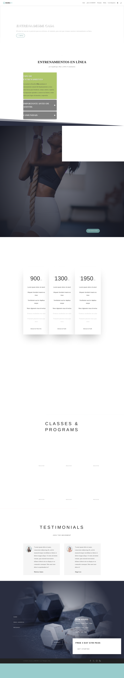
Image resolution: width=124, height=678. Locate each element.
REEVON (36, 660)
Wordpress (45, 660)
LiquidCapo (54, 66)
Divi (49, 660)
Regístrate (36, 328)
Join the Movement (62, 535)
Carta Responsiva (111, 2)
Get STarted (84, 649)
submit (57, 642)
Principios (99, 2)
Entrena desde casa (35, 25)
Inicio (84, 2)
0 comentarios (71, 66)
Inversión (93, 230)
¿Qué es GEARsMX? (91, 2)
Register (62, 328)
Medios (104, 2)
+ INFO (20, 35)
